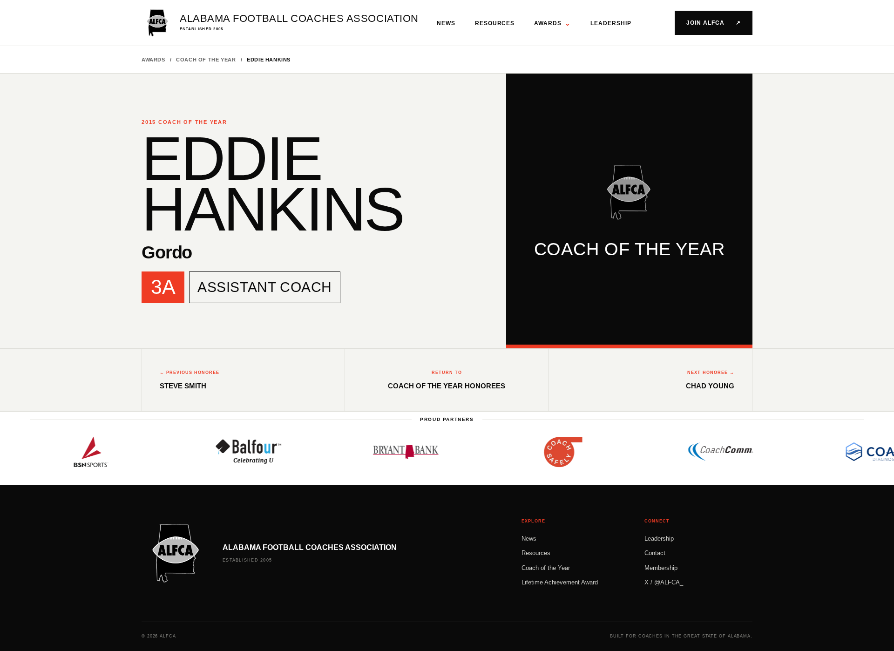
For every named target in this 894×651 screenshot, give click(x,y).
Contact (654, 552)
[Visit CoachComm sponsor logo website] (707, 451)
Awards (552, 23)
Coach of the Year (206, 59)
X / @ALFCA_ (663, 582)
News (446, 23)
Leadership (610, 23)
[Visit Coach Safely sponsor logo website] (550, 451)
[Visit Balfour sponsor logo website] (235, 451)
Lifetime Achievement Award (560, 582)
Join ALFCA (713, 23)
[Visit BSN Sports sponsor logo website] (78, 451)
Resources (495, 23)
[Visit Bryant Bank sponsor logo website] (393, 451)
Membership (660, 567)
